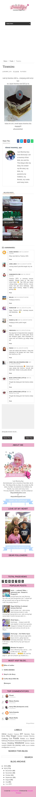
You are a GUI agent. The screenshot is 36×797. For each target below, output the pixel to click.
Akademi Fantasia (13, 734)
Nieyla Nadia (13, 718)
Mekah (27, 738)
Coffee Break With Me (11, 678)
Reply (10, 259)
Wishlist (27, 743)
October (8, 775)
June (7, 784)
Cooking (5, 738)
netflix (23, 745)
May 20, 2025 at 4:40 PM (21, 348)
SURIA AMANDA (9, 670)
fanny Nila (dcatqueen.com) (18, 362)
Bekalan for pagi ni (17, 647)
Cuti (10, 738)
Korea (22, 738)
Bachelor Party (29, 734)
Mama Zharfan (14, 701)
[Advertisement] (18, 44)
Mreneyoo (7, 683)
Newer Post (7, 438)
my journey (16, 745)
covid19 (4, 745)
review (32, 745)
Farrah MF (12, 307)
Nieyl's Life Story (9, 674)
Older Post (29, 438)
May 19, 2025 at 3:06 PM (24, 264)
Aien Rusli (12, 330)
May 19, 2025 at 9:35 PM (25, 320)
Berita (3, 736)
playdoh (28, 745)
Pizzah (11, 348)
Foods (24, 71)
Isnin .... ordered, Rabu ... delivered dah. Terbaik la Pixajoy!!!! (19, 592)
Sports (32, 740)
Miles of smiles (9, 665)
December (9, 770)
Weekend (19, 743)
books (32, 743)
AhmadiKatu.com (14, 274)
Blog (8, 736)
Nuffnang (4, 740)
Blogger (13, 736)
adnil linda (13, 264)
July (7, 782)
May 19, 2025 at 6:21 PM (24, 307)
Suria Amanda (14, 252)
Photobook (11, 740)
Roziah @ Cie (13, 320)
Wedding (10, 743)
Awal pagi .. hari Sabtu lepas (20, 633)
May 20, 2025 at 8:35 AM (23, 330)
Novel (32, 738)
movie (9, 745)
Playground (26, 740)
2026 (5, 766)
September (9, 777)
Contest (20, 736)
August (8, 779)
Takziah (4, 743)
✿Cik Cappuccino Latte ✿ (17, 378)
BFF (21, 734)
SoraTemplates (14, 790)
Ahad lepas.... (15, 620)
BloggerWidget (30, 723)
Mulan (11, 297)
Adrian (4, 734)
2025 (5, 768)
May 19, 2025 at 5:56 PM (21, 297)
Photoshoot (18, 740)
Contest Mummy (28, 736)
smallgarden (5, 747)
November (9, 773)
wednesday (12, 747)
